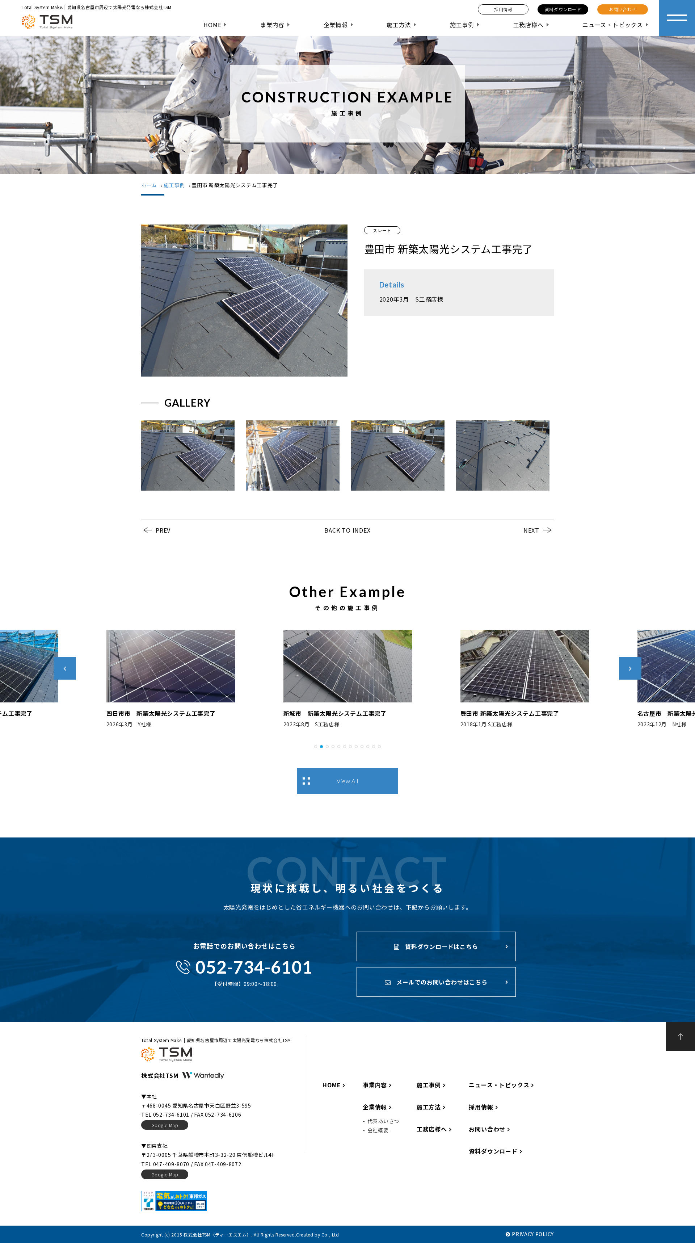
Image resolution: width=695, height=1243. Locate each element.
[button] (315, 745)
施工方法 (399, 24)
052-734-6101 (254, 967)
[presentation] (65, 668)
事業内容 (272, 24)
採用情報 (481, 1107)
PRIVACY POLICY (533, 1234)
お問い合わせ (487, 1129)
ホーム (149, 185)
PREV (163, 530)
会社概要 (378, 1130)
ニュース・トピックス (612, 24)
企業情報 (336, 24)
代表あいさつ (383, 1121)
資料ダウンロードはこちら (440, 946)
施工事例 (462, 24)
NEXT (531, 530)
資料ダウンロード (493, 1151)
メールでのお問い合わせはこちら (441, 982)
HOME (212, 24)
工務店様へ (528, 24)
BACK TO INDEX (347, 530)
